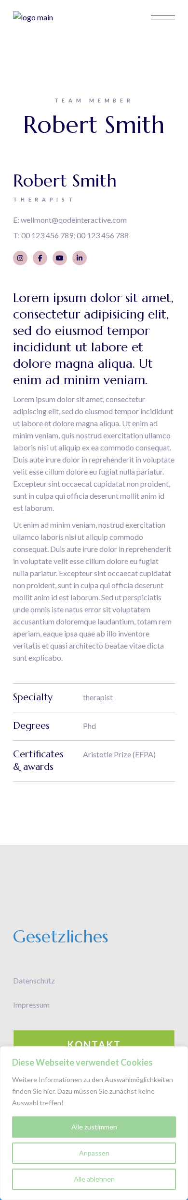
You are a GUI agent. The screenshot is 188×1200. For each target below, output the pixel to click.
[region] (94, 1123)
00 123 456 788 (103, 235)
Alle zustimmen (94, 1127)
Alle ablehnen (94, 1179)
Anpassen (94, 1153)
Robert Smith (65, 180)
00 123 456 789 (47, 235)
